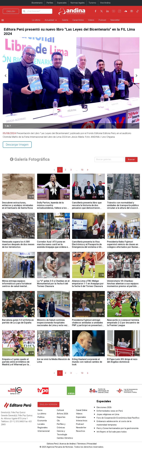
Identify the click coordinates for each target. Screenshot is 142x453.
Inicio (40, 410)
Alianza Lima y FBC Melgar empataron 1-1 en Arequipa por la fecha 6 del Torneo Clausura (88, 284)
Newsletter (115, 20)
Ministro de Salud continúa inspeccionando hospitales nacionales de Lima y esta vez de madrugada (52, 324)
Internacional (44, 431)
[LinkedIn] (107, 11)
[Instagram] (119, 11)
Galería (65, 20)
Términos (81, 444)
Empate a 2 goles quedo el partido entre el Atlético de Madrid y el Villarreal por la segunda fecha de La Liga (15, 363)
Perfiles (50, 3)
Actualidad (51, 20)
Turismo (92, 3)
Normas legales (78, 3)
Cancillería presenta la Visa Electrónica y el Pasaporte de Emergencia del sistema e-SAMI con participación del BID (88, 245)
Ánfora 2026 (62, 414)
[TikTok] (137, 11)
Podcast (102, 20)
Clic (58, 420)
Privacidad (92, 444)
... (76, 170)
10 (82, 170)
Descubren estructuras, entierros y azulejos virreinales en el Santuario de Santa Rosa (17, 205)
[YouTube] (113, 11)
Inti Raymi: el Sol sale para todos (112, 432)
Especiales (62, 3)
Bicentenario (37, 3)
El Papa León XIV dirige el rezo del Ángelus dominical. (122, 360)
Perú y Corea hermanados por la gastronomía (117, 428)
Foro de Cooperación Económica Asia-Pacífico (118, 418)
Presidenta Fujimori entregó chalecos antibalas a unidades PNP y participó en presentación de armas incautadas (88, 324)
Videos (91, 20)
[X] (101, 11)
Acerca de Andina (67, 444)
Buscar (131, 159)
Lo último (36, 20)
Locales (41, 424)
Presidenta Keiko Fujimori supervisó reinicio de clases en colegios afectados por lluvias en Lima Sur (122, 245)
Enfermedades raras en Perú (110, 411)
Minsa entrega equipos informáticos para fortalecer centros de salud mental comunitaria (17, 285)
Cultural (60, 410)
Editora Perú (52, 444)
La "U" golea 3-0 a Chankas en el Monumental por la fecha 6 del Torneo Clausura (53, 284)
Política (41, 417)
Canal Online (78, 20)
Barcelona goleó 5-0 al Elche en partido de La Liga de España (18, 321)
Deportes (61, 417)
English (11, 11)
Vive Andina (105, 3)
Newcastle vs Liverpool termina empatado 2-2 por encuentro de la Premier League (123, 323)
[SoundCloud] (125, 11)
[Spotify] (131, 11)
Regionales (43, 427)
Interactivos (81, 420)
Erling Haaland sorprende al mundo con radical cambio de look (87, 362)
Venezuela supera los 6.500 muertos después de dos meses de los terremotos (18, 244)
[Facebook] (95, 11)
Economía (42, 420)
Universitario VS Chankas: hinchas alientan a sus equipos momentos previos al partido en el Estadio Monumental (123, 285)
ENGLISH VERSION (48, 404)
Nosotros (80, 431)
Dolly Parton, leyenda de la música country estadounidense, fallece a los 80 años (53, 206)
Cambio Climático (65, 438)
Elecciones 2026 (104, 407)
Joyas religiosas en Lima (108, 414)
